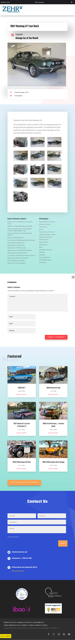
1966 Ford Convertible (21, 258)
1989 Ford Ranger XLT (18, 242)
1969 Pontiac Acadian (18, 260)
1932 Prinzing (20, 245)
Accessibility (38, 622)
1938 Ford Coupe (21, 248)
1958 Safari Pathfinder (25, 250)
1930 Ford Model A (18, 237)
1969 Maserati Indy (53, 387)
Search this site (24, 622)
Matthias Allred (12, 253)
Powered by (45, 628)
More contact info (18, 571)
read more (22, 394)
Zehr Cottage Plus (44, 257)
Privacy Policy (10, 622)
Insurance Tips (43, 242)
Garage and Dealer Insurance (47, 234)
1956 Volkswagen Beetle (22, 462)
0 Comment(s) (18, 95)
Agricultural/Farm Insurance (47, 221)
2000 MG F (21, 387)
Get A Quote (6, 636)
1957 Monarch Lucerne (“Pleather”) (21, 425)
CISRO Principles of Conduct (16, 625)
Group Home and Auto (45, 237)
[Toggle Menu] (71, 2)
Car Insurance (43, 227)
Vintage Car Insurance (45, 249)
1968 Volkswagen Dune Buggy (53, 462)
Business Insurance (44, 224)
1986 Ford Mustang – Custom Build (53, 425)
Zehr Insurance (39, 2)
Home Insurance (44, 239)
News (40, 247)
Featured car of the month (24, 482)
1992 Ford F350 (22, 253)
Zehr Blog (42, 252)
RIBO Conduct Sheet (39, 625)
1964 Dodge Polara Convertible (23, 226)
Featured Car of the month (46, 232)
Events (41, 229)
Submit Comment (56, 337)
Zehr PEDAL (42, 262)
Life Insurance (43, 244)
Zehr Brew (42, 255)
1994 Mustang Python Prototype (25, 240)
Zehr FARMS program (45, 260)
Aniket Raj (10, 258)
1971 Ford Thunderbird (18, 263)
